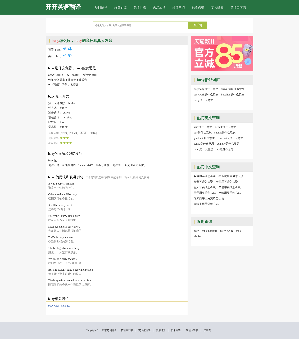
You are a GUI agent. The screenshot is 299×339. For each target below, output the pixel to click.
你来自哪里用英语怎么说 (209, 198)
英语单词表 (127, 330)
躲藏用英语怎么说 (205, 176)
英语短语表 (144, 330)
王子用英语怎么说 (205, 192)
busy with (53, 305)
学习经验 (217, 7)
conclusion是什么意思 (230, 138)
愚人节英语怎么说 (205, 187)
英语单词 (178, 7)
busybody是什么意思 (206, 88)
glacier (197, 236)
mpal (238, 230)
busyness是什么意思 (233, 88)
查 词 (197, 25)
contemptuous (209, 230)
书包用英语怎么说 (230, 187)
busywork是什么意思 (206, 94)
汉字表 (207, 330)
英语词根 (198, 7)
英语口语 (140, 7)
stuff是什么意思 (203, 126)
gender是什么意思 (204, 138)
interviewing (226, 230)
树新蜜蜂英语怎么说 (231, 176)
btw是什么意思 (203, 132)
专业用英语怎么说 (227, 181)
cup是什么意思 (225, 149)
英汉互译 (159, 7)
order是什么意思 (203, 149)
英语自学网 (238, 7)
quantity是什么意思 (228, 143)
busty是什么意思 (203, 100)
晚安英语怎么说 (203, 181)
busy (196, 230)
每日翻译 (101, 7)
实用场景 (161, 330)
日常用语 (176, 330)
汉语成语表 (192, 330)
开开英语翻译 (63, 7)
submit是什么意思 (224, 132)
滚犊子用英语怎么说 (206, 203)
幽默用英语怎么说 (230, 192)
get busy (65, 305)
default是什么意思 (225, 126)
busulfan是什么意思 (232, 94)
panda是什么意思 (204, 143)
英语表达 (120, 7)
